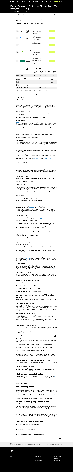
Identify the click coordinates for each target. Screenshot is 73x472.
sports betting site (50, 147)
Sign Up (57, 1)
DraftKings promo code (37, 158)
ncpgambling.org (18, 445)
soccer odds (29, 247)
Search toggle (62, 1)
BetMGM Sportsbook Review (45, 31)
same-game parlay (31, 207)
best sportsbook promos (27, 258)
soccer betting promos (27, 260)
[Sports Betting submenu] (23, 1)
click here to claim (47, 158)
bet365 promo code (42, 198)
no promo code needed (41, 179)
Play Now (52, 31)
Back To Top (59, 438)
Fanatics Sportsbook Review (45, 44)
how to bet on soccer (46, 186)
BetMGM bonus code (50, 115)
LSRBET (47, 198)
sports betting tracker (29, 234)
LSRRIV (41, 218)
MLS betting (18, 380)
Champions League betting (25, 365)
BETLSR (55, 115)
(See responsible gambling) (46, 445)
